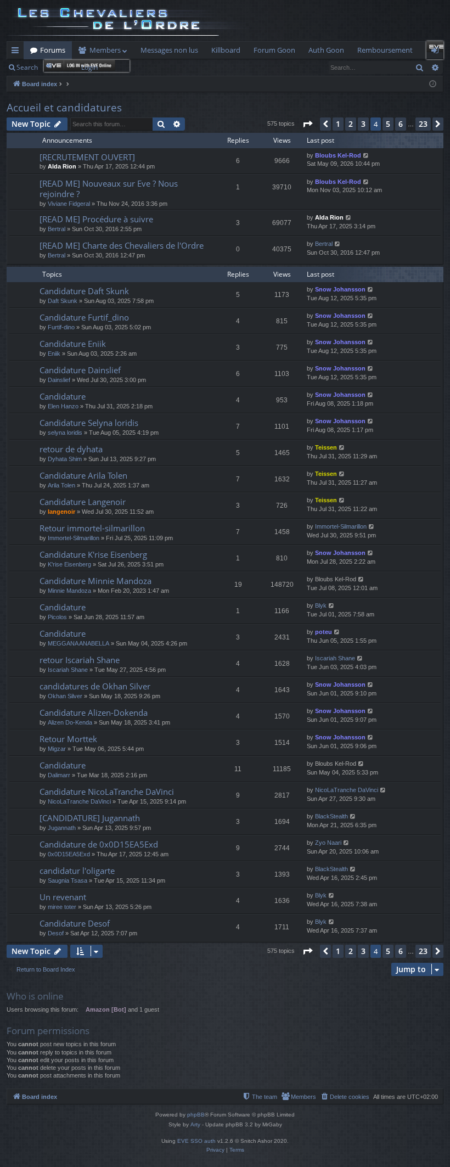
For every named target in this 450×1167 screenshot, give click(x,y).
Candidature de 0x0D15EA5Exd (99, 844)
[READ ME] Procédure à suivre (96, 219)
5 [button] (388, 124)
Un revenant (63, 896)
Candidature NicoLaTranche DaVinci (107, 791)
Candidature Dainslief (80, 369)
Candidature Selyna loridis (89, 422)
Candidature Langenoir (83, 501)
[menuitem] (344, 1097)
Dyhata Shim (65, 459)
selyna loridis (65, 432)
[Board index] (129, 20)
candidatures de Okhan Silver (95, 686)
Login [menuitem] (437, 52)
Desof (56, 933)
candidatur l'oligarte (77, 870)
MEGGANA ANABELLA (78, 643)
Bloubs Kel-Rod (338, 155)
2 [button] (350, 124)
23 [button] (423, 124)
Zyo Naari (328, 842)
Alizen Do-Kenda (70, 722)
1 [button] (338, 124)
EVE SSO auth (196, 1141)
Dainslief (59, 380)
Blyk (321, 605)
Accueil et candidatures (64, 107)
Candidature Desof (75, 923)
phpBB (196, 1115)
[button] (307, 124)
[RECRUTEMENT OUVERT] (87, 157)
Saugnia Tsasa (67, 880)
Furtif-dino (61, 327)
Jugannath (62, 827)
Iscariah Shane (68, 669)
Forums (52, 50)
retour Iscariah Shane (80, 659)
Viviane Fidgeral (69, 203)
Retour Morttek (68, 738)
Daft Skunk (62, 301)
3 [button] (363, 124)
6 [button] (400, 124)
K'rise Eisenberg (69, 564)
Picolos (57, 617)
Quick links (17, 52)
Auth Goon (326, 50)
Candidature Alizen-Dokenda (94, 712)
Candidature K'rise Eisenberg (93, 554)
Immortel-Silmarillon (73, 538)
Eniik (54, 353)
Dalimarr (59, 775)
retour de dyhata (71, 449)
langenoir (61, 511)
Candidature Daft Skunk (84, 290)
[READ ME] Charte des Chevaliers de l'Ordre (122, 245)
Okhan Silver (65, 696)
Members (105, 50)
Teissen (326, 447)
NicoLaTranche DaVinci (79, 801)
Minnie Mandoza (69, 590)
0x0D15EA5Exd (69, 854)
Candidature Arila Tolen (83, 475)
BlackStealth (331, 816)
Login (89, 67)
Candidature (63, 396)
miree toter (62, 907)
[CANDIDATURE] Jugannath (90, 817)
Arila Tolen (61, 485)
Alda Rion (62, 166)
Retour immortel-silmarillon (92, 528)
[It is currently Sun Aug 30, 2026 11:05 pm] (432, 84)
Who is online (35, 996)
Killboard (225, 50)
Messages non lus (169, 50)
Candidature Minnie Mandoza (95, 580)
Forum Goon (274, 50)
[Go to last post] (366, 156)
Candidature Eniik (73, 343)
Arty (195, 1124)
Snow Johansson (340, 289)
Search (27, 67)
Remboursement (385, 50)
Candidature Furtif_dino (84, 317)
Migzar (57, 748)
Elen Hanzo (63, 406)
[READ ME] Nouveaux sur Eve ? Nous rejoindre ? (109, 188)
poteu (323, 632)
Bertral (56, 229)
